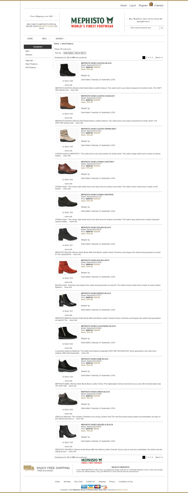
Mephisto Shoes (46, 26)
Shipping (102, 482)
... (154, 58)
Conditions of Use (126, 482)
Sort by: (58, 53)
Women (59, 39)
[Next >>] (159, 58)
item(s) (158, 5)
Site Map (67, 482)
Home (123, 5)
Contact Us (90, 482)
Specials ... (30, 60)
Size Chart (78, 482)
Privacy (112, 482)
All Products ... (32, 67)
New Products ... (33, 64)
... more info (67, 85)
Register (143, 5)
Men (44, 39)
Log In (133, 5)
